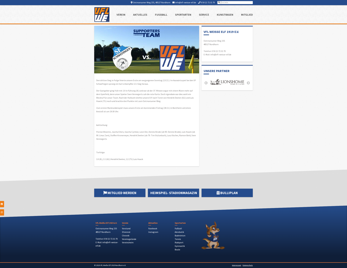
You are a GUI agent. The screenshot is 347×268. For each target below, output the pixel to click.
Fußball (161, 14)
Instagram (153, 232)
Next (248, 83)
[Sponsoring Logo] (227, 82)
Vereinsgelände (129, 239)
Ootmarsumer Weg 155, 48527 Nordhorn (151, 2)
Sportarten (183, 14)
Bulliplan (229, 193)
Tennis (178, 239)
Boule (177, 249)
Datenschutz (248, 265)
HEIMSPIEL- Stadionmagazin (173, 193)
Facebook (152, 228)
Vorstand (126, 228)
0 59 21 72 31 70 (208, 2)
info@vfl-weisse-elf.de (185, 2)
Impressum (236, 265)
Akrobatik (179, 232)
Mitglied (247, 14)
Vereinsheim (128, 242)
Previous (206, 83)
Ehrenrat (126, 232)
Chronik (125, 235)
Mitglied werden (121, 193)
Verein (121, 14)
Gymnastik (180, 246)
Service (204, 14)
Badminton (180, 235)
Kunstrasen (225, 14)
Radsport (179, 242)
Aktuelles (140, 14)
